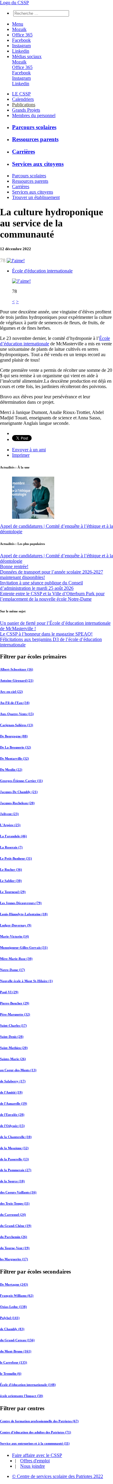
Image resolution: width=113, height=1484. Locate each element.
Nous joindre (32, 1466)
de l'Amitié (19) (11, 1092)
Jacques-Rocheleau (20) (17, 803)
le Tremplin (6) (10, 1373)
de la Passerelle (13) (14, 1159)
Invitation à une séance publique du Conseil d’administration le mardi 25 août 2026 (41, 585)
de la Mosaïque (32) (14, 1148)
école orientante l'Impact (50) (21, 1396)
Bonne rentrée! (14, 566)
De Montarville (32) (14, 758)
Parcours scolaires (34, 127)
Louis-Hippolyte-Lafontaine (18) (24, 914)
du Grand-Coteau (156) (17, 1340)
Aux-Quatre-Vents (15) (17, 714)
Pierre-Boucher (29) (14, 1003)
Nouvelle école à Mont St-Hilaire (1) (26, 981)
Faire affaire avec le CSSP (37, 1455)
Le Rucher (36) (11, 869)
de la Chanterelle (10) (16, 1137)
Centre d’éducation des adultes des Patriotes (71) (35, 1432)
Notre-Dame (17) (12, 970)
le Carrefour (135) (13, 1362)
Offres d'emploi (35, 1460)
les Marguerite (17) (14, 1259)
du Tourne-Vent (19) (15, 1248)
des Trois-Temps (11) (15, 1203)
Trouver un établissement (36, 197)
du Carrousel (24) (13, 1214)
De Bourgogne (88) (14, 736)
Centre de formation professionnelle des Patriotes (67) (39, 1421)
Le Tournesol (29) (13, 892)
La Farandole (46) (13, 836)
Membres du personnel (33, 115)
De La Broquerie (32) (15, 747)
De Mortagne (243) (14, 1284)
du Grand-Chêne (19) (15, 1225)
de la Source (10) (12, 1181)
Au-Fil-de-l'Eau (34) (15, 703)
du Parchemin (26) (13, 1237)
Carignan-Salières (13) (16, 725)
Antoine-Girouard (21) (16, 680)
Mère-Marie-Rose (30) (16, 958)
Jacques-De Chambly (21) (19, 792)
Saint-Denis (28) (12, 1036)
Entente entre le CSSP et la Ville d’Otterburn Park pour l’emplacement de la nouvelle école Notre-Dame (52, 596)
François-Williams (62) (16, 1295)
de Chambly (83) (12, 1329)
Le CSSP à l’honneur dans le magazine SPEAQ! (46, 633)
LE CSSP (21, 93)
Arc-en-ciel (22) (11, 691)
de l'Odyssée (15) (12, 1126)
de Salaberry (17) (13, 1081)
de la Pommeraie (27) (15, 1170)
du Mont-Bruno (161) (15, 1351)
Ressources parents (35, 139)
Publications (23, 104)
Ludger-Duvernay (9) (15, 925)
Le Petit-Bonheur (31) (16, 858)
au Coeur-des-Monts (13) (18, 1070)
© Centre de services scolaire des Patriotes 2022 (57, 1476)
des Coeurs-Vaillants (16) (18, 1192)
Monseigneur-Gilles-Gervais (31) (24, 947)
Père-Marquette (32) (15, 1014)
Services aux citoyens (38, 164)
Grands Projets (26, 110)
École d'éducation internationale (42, 270)
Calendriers (23, 99)
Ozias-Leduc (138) (13, 1306)
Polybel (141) (10, 1318)
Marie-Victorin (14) (14, 936)
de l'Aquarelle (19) (13, 1103)
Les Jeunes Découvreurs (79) (21, 903)
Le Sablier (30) (11, 880)
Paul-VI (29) (9, 992)
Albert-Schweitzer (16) (16, 669)
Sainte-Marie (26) (13, 1059)
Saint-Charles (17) (13, 1025)
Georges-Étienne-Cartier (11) (21, 780)
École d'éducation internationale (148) (28, 1384)
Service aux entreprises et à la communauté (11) (35, 1443)
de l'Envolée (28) (12, 1114)
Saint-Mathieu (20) (14, 1048)
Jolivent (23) (9, 814)
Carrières (23, 151)
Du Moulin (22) (11, 769)
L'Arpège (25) (10, 825)
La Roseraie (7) (11, 847)
